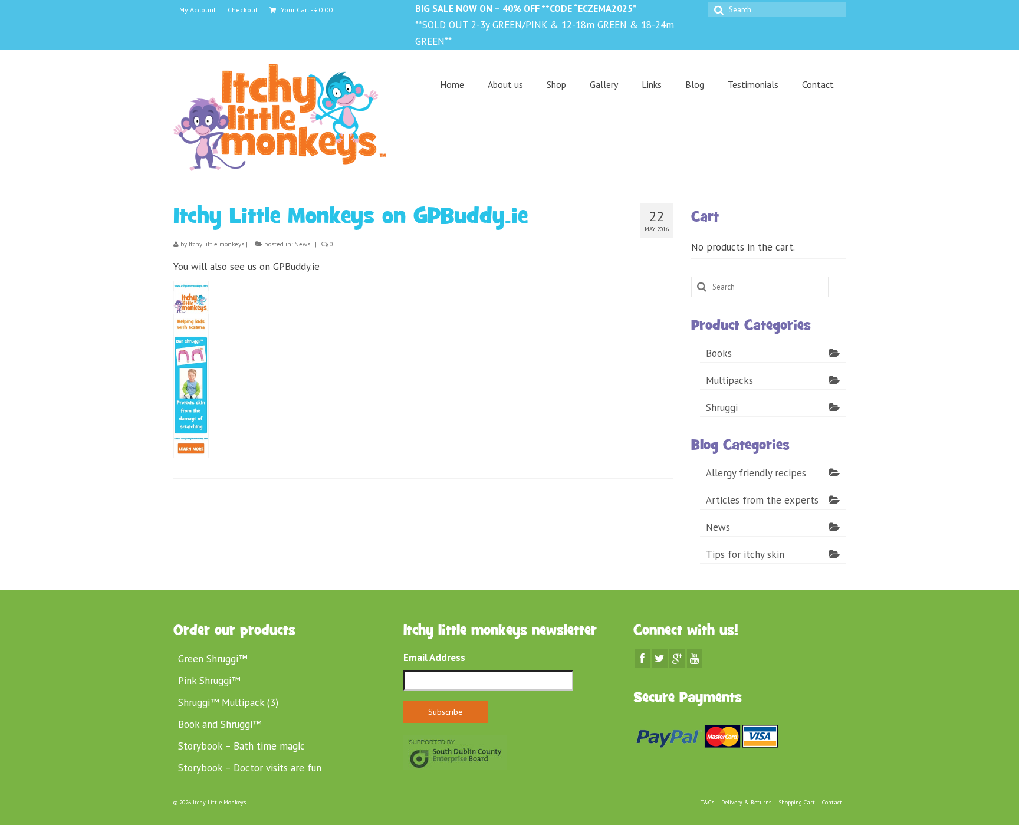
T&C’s (707, 802)
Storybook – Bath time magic (241, 745)
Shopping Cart (796, 802)
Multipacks (729, 380)
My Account (197, 9)
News (302, 244)
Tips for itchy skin (745, 554)
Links (652, 84)
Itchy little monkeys (216, 244)
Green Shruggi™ (212, 658)
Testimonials (753, 84)
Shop (556, 84)
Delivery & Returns (746, 802)
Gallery (604, 84)
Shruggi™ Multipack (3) (228, 702)
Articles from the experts (762, 500)
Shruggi (722, 407)
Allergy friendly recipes (756, 472)
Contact (818, 84)
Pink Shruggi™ (209, 680)
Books (719, 353)
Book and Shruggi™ (219, 724)
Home (452, 84)
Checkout (243, 9)
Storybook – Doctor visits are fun (249, 767)
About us (505, 84)
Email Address (434, 657)
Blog (694, 84)
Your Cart (306, 9)
